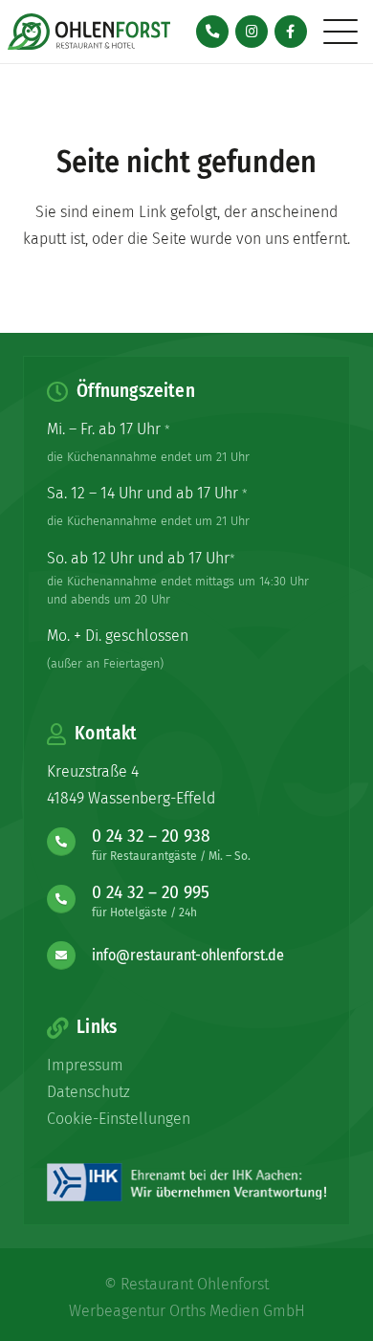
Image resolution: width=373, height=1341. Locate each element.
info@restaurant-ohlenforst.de (188, 955)
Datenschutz (88, 1092)
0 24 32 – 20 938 (151, 835)
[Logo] (89, 31)
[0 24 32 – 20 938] (69, 841)
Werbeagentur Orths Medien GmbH (187, 1311)
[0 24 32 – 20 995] (69, 899)
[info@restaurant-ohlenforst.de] (69, 955)
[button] (340, 31)
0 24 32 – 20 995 (150, 892)
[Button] (213, 32)
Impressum (85, 1065)
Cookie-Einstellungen (118, 1119)
